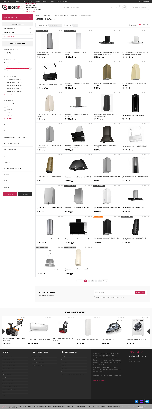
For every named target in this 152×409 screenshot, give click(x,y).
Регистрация (145, 1)
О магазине (45, 1)
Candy (9, 109)
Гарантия (37, 1)
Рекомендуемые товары (38, 362)
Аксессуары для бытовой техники (11, 386)
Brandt (9, 107)
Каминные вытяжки (9, 28)
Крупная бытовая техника (8, 359)
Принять (140, 406)
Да (9, 53)
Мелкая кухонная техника (8, 368)
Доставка (23, 1)
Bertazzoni (10, 104)
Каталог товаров (10, 17)
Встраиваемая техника (8, 356)
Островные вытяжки (9, 36)
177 (30, 36)
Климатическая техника (8, 362)
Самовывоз (30, 1)
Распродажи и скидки (37, 359)
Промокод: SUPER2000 (14, 85)
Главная (4, 1)
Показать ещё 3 (8, 94)
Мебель (4, 392)
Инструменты (5, 377)
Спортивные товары (7, 383)
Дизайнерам (64, 371)
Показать (10, 194)
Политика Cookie (13, 407)
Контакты (58, 1)
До (15, 63)
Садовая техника (6, 374)
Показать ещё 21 (9, 118)
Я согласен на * (110, 297)
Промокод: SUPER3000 (14, 88)
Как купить (64, 356)
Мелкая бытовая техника (8, 365)
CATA (9, 112)
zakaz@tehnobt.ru (139, 356)
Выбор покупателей (14, 79)
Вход (139, 1)
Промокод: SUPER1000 (14, 82)
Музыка (4, 395)
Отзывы (52, 1)
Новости (65, 1)
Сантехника (5, 371)
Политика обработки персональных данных (72, 374)
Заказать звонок (30, 11)
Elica (9, 115)
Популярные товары (37, 356)
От (5, 63)
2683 (30, 28)
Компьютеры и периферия (9, 389)
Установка (16, 1)
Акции (9, 1)
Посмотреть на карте (99, 380)
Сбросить (25, 194)
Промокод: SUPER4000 (14, 91)
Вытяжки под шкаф (9, 32)
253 (30, 32)
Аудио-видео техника (7, 380)
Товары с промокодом (38, 365)
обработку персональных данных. (114, 297)
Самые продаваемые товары (76, 312)
